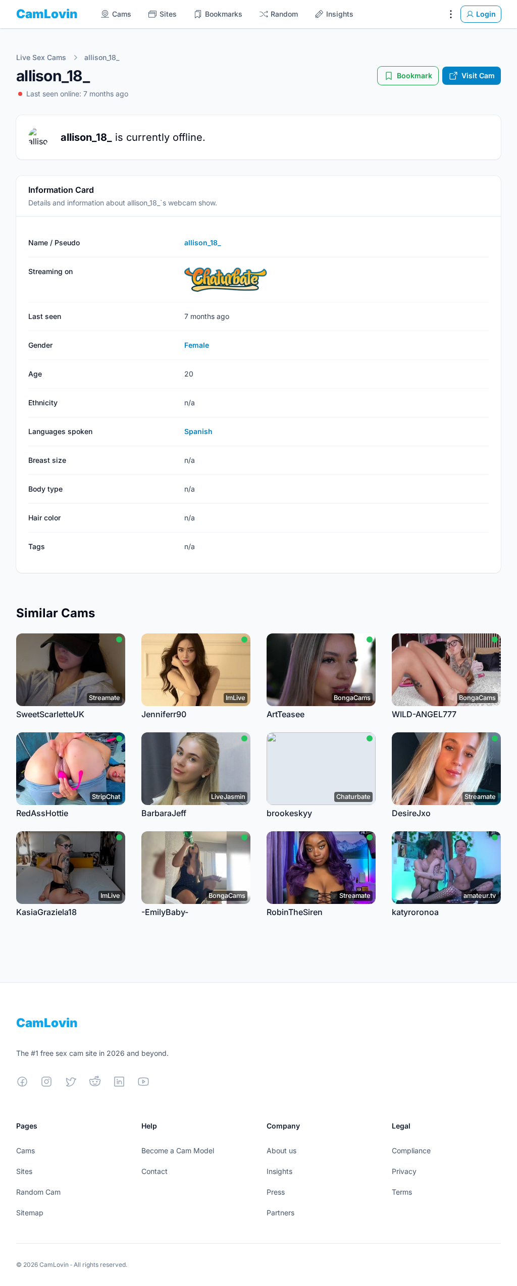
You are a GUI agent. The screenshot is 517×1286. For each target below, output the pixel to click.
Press (276, 1192)
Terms (402, 1192)
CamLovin (47, 14)
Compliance (411, 1150)
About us (281, 1150)
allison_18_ (101, 57)
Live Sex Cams (41, 57)
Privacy (404, 1171)
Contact (154, 1171)
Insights (279, 1171)
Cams (25, 1150)
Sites (24, 1171)
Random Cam (38, 1192)
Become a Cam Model (177, 1150)
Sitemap (29, 1212)
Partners (280, 1212)
